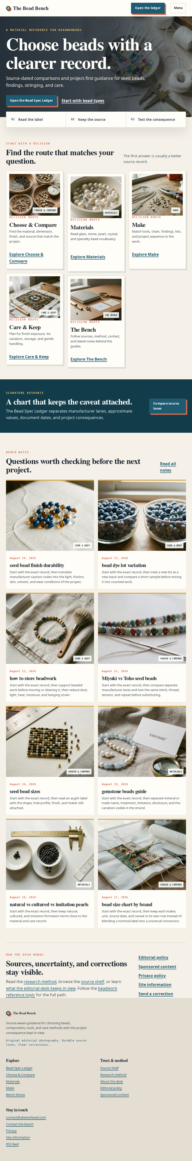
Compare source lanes (166, 406)
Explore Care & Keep (29, 356)
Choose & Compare (20, 1074)
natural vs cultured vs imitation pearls (49, 904)
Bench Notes (15, 1094)
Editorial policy (153, 957)
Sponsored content (157, 966)
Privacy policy (152, 975)
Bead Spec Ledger (19, 1068)
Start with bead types (83, 100)
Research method (113, 1074)
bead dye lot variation (124, 565)
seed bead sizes (25, 791)
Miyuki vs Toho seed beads (129, 678)
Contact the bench (20, 1124)
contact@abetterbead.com (26, 1117)
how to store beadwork (33, 678)
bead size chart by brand (127, 904)
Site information (155, 984)
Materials (13, 1081)
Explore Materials (87, 257)
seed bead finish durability (37, 565)
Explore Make (145, 254)
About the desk (111, 1081)
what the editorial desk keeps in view (41, 988)
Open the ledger (148, 8)
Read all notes (168, 467)
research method (40, 981)
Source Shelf (109, 1068)
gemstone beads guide (124, 791)
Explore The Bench (88, 359)
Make (10, 1088)
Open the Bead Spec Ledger (31, 100)
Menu (178, 8)
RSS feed (12, 1144)
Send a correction (155, 994)
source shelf (92, 981)
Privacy (11, 1130)
